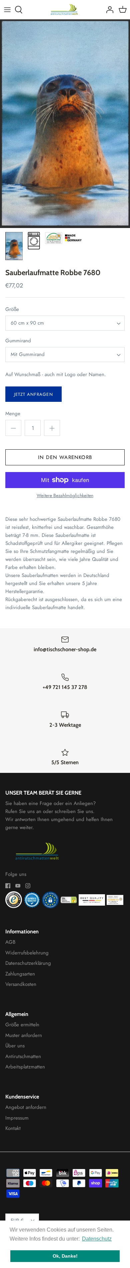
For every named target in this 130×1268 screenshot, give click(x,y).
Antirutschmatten (23, 1056)
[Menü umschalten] (7, 9)
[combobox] (65, 323)
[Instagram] (27, 885)
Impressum (17, 1118)
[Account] (108, 9)
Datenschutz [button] (97, 1239)
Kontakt (13, 1128)
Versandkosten (20, 984)
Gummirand (18, 340)
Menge (12, 413)
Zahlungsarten (20, 973)
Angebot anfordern (25, 1107)
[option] (65, 123)
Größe (12, 309)
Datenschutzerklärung (28, 963)
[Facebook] (7, 885)
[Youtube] (17, 885)
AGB (10, 942)
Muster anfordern (23, 1035)
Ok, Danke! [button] (65, 1256)
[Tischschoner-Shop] (65, 9)
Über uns (15, 1045)
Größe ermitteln (22, 1024)
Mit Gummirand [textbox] (28, 354)
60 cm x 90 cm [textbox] (27, 323)
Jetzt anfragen (33, 394)
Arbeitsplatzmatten (25, 1066)
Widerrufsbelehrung (27, 952)
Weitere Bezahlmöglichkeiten (65, 495)
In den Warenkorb (65, 457)
